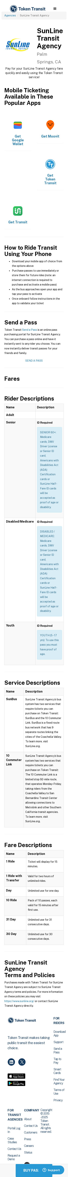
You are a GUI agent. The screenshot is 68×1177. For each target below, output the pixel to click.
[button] (54, 8)
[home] (27, 9)
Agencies (10, 15)
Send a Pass (29, 329)
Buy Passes (34, 1170)
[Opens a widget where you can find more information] (51, 1170)
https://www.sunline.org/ (19, 1001)
